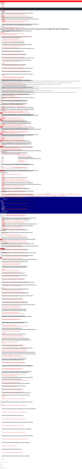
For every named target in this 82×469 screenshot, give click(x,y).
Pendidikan (3, 184)
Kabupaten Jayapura (58, 194)
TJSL (64, 196)
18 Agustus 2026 (2, 117)
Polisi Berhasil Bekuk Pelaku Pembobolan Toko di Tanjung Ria (14, 64)
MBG (77, 194)
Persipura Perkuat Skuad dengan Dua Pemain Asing (12, 345)
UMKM (66, 196)
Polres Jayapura (44, 196)
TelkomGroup (58, 196)
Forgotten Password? (3, 241)
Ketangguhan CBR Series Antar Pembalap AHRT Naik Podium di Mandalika (17, 365)
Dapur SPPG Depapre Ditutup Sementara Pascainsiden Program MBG (15, 395)
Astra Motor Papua (13, 194)
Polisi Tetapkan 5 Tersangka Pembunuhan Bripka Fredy (13, 42)
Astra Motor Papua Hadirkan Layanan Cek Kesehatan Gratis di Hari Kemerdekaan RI (19, 353)
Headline (3, 177)
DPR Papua (35, 194)
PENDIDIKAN (4, 269)
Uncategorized (4, 189)
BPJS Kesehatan (30, 194)
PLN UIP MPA (36, 196)
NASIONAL (3, 4)
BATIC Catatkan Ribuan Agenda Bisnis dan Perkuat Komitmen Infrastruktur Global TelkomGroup (21, 184)
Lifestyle (3, 180)
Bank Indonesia (21, 194)
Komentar (1, 161)
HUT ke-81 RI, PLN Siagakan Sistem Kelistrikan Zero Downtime (12, 135)
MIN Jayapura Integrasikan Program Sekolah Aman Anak (13, 316)
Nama (1, 163)
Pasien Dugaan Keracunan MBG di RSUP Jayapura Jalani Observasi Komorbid (17, 422)
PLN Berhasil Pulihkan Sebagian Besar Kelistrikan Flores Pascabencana (14, 129)
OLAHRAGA (3, 10)
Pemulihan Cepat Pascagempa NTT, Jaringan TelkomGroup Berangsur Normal (18, 107)
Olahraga (3, 182)
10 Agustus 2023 (2, 32)
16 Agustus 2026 (2, 145)
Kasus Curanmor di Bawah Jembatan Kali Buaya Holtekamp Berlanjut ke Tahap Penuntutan (20, 19)
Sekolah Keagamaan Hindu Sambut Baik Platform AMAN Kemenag (15, 289)
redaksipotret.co (4, 199)
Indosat (43, 194)
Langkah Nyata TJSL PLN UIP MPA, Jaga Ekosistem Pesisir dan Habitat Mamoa (17, 182)
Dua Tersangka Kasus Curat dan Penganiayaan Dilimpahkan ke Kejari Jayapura (18, 57)
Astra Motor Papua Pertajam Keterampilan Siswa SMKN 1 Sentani (15, 261)
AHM (2, 194)
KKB (70, 194)
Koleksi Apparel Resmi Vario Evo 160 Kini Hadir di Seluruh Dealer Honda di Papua (18, 191)
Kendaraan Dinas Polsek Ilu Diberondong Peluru (11, 37)
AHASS (1, 194)
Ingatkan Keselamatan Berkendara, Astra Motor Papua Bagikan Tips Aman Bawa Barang (20, 197)
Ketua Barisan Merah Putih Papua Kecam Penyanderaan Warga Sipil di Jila (17, 31)
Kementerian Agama (67, 194)
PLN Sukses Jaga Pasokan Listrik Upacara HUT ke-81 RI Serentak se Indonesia (17, 74)
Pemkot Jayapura (15, 196)
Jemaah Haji (52, 194)
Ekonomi (1, 127)
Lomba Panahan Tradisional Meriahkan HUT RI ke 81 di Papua (14, 310)
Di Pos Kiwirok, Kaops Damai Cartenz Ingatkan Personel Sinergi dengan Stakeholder (18, 206)
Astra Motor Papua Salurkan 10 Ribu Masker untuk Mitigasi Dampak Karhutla (17, 200)
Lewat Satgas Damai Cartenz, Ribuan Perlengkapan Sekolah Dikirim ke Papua (17, 295)
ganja (38, 194)
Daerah (3, 175)
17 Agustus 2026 (2, 124)
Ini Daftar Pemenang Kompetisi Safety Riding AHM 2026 (13, 322)
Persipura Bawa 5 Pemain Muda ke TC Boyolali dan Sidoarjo (14, 385)
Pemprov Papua (19, 196)
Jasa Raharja (47, 194)
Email (1, 165)
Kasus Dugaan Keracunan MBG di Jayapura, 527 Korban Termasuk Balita (16, 429)
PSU (47, 196)
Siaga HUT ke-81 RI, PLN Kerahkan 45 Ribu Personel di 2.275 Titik (14, 121)
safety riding (51, 196)
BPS (33, 194)
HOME (2, 1)
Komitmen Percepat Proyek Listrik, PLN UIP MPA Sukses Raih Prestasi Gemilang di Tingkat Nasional (21, 150)
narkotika (80, 194)
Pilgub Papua (26, 196)
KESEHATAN (4, 396)
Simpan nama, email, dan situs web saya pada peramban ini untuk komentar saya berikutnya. (14, 168)
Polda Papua (40, 196)
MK (78, 194)
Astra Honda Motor (6, 194)
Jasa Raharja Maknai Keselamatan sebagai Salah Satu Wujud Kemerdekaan (15, 115)
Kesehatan (3, 179)
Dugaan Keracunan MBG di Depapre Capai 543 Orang (12, 415)
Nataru (1, 196)
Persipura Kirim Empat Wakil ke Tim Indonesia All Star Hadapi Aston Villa (16, 392)
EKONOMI (3, 221)
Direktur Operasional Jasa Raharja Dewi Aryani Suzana (10, 97)
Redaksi (3, 210)
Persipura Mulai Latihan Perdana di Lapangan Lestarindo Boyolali (15, 372)
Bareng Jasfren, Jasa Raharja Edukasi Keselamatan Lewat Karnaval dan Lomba (18, 109)
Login (2, 17)
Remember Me (3, 237)
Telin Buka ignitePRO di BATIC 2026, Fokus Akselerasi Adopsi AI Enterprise (16, 144)
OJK (2, 196)
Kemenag (62, 194)
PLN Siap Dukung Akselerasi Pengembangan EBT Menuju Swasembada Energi (17, 170)
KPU (76, 194)
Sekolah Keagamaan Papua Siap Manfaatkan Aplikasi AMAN (14, 309)
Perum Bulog (23, 196)
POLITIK (3, 13)
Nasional (3, 26)
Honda (40, 194)
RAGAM (3, 188)
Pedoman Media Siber (5, 211)
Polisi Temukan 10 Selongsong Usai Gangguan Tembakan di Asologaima (16, 71)
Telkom (54, 196)
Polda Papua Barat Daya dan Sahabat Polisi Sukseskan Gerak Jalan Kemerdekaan (18, 352)
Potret (4, 206)
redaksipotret (8, 31)
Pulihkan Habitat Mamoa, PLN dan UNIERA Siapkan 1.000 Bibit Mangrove (16, 164)
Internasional (4, 178)
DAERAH (3, 7)
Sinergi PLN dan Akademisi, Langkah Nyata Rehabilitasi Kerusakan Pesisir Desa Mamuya (19, 223)
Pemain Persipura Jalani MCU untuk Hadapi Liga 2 (12, 379)
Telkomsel (62, 196)
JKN (54, 194)
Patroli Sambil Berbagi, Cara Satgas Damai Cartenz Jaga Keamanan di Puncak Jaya (19, 252)
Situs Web (1, 167)
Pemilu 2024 (6, 196)
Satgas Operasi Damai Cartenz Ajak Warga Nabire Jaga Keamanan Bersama (17, 225)
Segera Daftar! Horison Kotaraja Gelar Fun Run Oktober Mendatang (15, 338)
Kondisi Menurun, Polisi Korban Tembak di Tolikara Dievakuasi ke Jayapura (17, 44)
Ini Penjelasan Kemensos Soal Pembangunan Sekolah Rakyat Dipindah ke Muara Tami (19, 329)
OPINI (3, 183)
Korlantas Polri (73, 194)
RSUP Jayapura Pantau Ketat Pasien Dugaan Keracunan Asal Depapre (16, 442)
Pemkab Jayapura (10, 196)
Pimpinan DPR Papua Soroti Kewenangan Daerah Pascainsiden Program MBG (17, 377)
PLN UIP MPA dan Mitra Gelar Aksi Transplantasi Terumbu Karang (15, 266)
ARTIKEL (3, 174)
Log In (1, 250)
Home (1, 26)
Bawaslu (25, 194)
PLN (32, 196)
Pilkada (29, 196)
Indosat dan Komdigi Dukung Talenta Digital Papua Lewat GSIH (14, 237)
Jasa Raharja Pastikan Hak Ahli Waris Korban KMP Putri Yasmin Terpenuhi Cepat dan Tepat (20, 134)
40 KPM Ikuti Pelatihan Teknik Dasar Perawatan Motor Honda (11, 149)
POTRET (3, 2)
